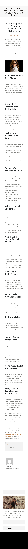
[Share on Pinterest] (13, 449)
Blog (11, 35)
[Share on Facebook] (7, 449)
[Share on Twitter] (9, 449)
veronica (16, 35)
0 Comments (11, 444)
